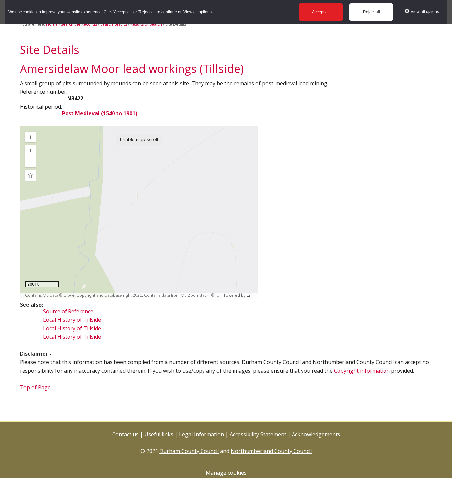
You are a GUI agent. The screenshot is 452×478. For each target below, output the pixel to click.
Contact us (125, 434)
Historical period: (41, 106)
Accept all (321, 12)
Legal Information (201, 434)
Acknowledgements (316, 434)
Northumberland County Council (271, 451)
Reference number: (43, 91)
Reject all (371, 12)
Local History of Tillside (72, 319)
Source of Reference (68, 311)
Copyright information (362, 370)
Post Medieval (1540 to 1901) (99, 113)
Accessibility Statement (258, 434)
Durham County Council (189, 451)
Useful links (158, 434)
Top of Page (35, 387)
